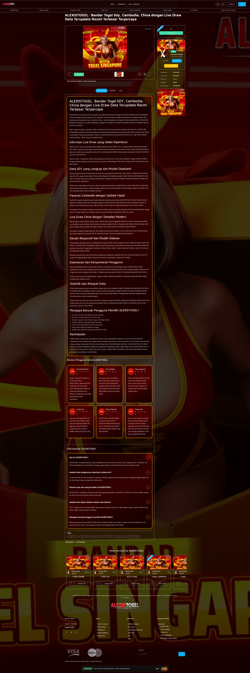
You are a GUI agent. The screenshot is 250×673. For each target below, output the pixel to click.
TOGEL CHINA (167, 10)
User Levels (131, 627)
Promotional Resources (135, 630)
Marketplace (69, 542)
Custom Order (171, 66)
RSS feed (131, 633)
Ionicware (162, 624)
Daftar (164, 668)
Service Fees (101, 635)
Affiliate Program (133, 624)
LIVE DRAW (194, 10)
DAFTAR (171, 33)
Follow (165, 60)
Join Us (140, 650)
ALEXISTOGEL (14, 10)
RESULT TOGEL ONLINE (228, 10)
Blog (129, 638)
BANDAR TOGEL (75, 10)
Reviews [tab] (113, 90)
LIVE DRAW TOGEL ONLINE (168, 638)
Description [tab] (101, 90)
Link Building (80, 542)
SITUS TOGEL (132, 577)
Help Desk (74, 624)
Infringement (101, 630)
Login (157, 668)
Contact (177, 60)
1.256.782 (79, 74)
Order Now (82, 583)
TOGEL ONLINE (44, 10)
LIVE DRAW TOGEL (133, 536)
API (129, 635)
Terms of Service (102, 624)
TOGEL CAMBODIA (135, 10)
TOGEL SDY (104, 10)
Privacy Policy (101, 627)
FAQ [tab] (120, 90)
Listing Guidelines (102, 633)
